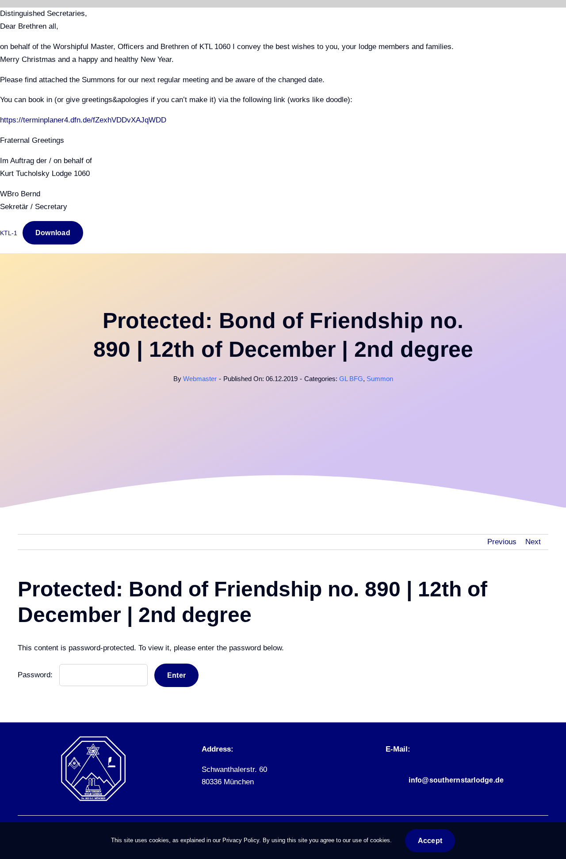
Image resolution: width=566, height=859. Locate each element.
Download (52, 233)
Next (533, 542)
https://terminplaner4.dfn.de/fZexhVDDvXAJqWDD (83, 120)
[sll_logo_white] (93, 739)
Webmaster (200, 378)
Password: (36, 675)
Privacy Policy (240, 840)
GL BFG (351, 378)
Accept (430, 840)
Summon (380, 378)
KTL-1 (8, 233)
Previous (501, 542)
